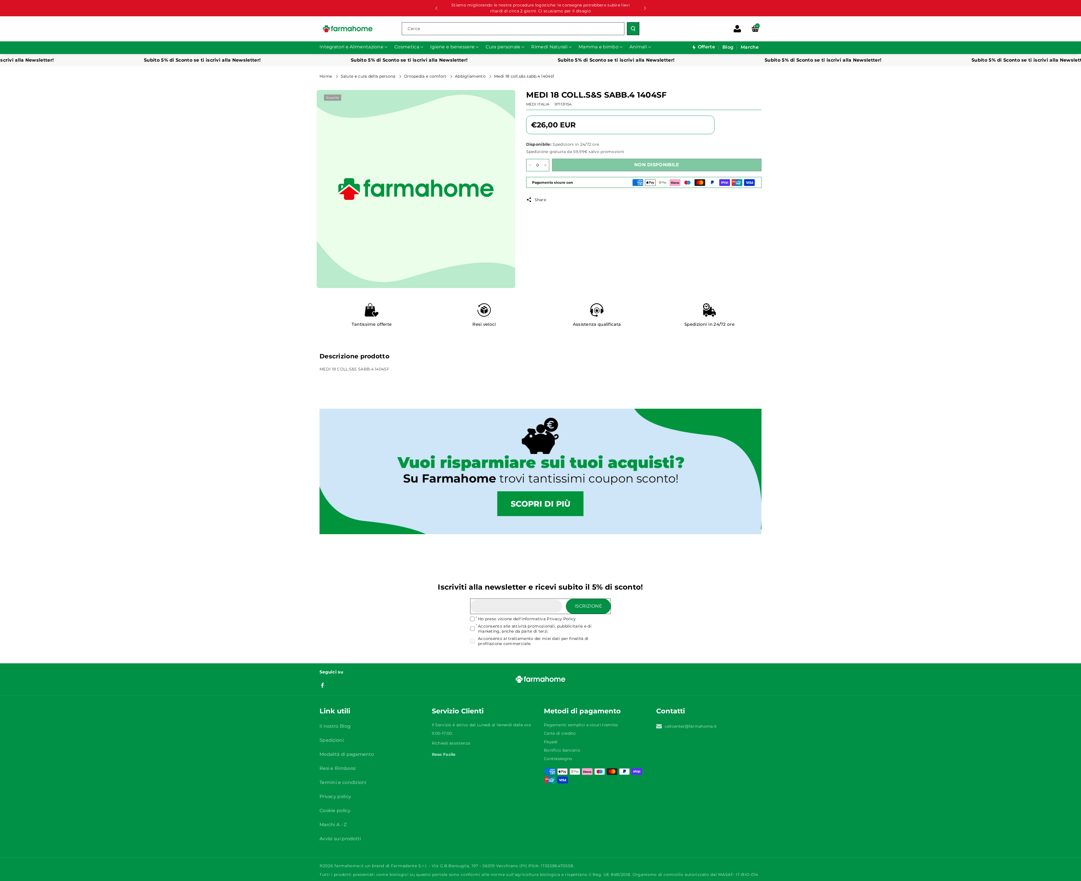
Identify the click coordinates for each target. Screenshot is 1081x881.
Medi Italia (538, 104)
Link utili (335, 711)
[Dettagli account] (737, 29)
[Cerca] (633, 28)
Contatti (670, 711)
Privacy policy (335, 796)
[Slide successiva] (645, 8)
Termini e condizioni (343, 782)
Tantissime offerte (372, 324)
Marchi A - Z (333, 824)
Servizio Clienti (458, 711)
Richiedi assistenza (451, 743)
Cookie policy (335, 810)
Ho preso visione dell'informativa (527, 618)
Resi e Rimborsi (338, 768)
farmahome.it (349, 865)
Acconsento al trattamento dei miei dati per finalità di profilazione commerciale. (533, 641)
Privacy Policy (561, 618)
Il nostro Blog (335, 726)
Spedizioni (332, 740)
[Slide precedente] (436, 8)
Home (326, 76)
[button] (755, 29)
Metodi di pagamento (582, 711)
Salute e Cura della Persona (369, 76)
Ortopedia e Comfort (426, 76)
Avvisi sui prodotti (340, 838)
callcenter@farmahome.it (691, 726)
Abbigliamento (471, 76)
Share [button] (540, 199)
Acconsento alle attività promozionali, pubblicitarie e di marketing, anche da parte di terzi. (534, 629)
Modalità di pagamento (347, 754)
